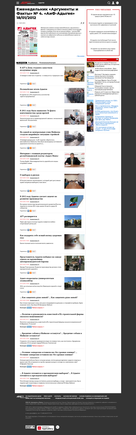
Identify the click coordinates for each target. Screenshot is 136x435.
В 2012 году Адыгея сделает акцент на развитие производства (38, 197)
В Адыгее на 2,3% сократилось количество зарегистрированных (35, 95)
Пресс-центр (48, 396)
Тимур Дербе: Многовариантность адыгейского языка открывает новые (39, 162)
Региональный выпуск (47, 62)
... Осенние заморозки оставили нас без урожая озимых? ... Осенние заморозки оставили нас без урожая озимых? (48, 353)
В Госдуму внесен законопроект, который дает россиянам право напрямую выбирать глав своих (40, 181)
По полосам (22, 62)
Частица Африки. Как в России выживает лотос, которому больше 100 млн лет (107, 82)
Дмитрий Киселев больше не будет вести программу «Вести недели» (106, 123)
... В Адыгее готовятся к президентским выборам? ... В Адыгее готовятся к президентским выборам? (50, 374)
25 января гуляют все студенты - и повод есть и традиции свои (41, 75)
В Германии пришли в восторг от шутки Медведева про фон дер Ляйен (106, 118)
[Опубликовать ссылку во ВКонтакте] (28, 84)
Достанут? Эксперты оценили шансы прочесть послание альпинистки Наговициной (105, 76)
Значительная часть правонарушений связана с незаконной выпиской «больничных (41, 119)
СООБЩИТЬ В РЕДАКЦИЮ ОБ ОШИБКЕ (97, 398)
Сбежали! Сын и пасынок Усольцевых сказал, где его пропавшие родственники (104, 87)
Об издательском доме (33, 396)
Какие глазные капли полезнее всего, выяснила (36, 243)
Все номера (81, 56)
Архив (29, 307)
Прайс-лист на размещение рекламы (38, 398)
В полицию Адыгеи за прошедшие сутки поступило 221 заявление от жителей (103, 24)
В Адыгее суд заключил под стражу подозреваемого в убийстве (103, 49)
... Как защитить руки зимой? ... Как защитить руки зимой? (49, 297)
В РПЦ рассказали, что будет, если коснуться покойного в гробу (106, 112)
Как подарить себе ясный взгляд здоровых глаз (41, 236)
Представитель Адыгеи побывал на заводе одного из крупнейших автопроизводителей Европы (40, 259)
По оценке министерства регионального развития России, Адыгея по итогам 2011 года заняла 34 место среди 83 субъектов (40, 206)
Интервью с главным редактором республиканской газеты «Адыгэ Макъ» (39, 154)
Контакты (57, 396)
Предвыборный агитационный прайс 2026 (69, 398)
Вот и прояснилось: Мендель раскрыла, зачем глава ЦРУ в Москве (106, 107)
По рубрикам (32, 62)
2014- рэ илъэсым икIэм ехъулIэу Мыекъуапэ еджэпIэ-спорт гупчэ (41, 287)
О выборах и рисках (29, 175)
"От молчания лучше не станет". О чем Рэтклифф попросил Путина (105, 128)
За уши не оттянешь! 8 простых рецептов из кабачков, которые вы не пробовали (107, 64)
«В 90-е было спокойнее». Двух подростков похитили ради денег (106, 69)
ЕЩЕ (33, 83)
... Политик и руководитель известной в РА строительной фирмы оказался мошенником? (52, 315)
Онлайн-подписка (49, 56)
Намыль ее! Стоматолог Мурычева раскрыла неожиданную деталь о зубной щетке (107, 93)
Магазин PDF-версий (70, 396)
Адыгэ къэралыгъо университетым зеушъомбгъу (37, 279)
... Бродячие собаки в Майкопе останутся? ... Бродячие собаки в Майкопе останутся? (51, 334)
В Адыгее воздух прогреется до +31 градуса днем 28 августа (103, 15)
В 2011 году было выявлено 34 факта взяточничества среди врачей (38, 111)
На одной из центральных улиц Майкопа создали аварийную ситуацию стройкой (40, 133)
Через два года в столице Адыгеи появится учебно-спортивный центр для (38, 223)
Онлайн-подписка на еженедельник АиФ (93, 396)
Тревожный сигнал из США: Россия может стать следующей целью (106, 102)
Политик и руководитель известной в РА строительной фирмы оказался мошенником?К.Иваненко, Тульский (50, 323)
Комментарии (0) (34, 73)
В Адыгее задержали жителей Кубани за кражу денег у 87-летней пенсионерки (103, 32)
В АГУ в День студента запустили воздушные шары (36, 68)
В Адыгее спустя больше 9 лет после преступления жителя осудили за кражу (103, 41)
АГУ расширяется (28, 216)
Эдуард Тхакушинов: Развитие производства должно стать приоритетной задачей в (40, 268)
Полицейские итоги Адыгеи (33, 89)
